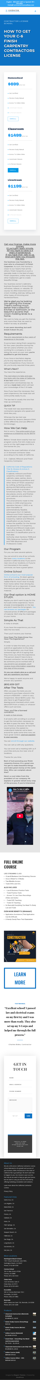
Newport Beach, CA (10, 1232)
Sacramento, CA (9, 1246)
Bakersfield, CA (8, 1207)
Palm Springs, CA (9, 1225)
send (28, 1115)
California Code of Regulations (19, 467)
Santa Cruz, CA (8, 1200)
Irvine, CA (7, 1221)
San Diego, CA (8, 1239)
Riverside (7, 1300)
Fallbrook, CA (8, 1236)
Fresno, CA (7, 1214)
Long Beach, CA (9, 1243)
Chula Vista (8, 1279)
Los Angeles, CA (9, 1203)
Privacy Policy (8, 1191)
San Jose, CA (8, 1250)
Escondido (7, 1290)
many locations (18, 558)
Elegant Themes (19, 1375)
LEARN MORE (20, 978)
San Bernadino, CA (10, 1228)
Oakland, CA (8, 1218)
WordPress (20, 1377)
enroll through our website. (23, 741)
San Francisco (8, 1210)
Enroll (13, 119)
